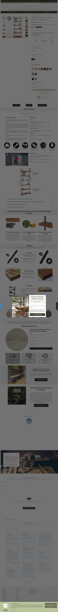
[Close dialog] (45, 295)
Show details (13, 610)
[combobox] (31, 307)
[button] (1, 306)
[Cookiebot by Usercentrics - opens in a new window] (5, 610)
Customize (50, 606)
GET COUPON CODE (37, 314)
